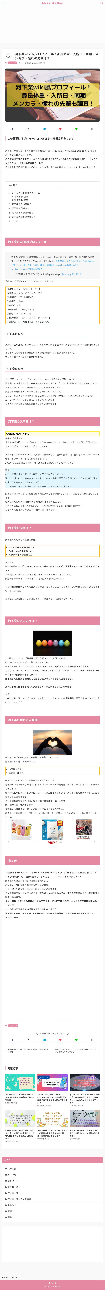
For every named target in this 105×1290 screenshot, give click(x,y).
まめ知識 (12, 1168)
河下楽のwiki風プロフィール (26, 192)
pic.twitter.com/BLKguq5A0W (27, 269)
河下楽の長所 (22, 196)
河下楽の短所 (22, 200)
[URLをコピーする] (92, 129)
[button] (12, 129)
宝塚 (10, 1211)
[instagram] (55, 1283)
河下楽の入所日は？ (21, 204)
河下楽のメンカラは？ (23, 212)
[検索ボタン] (102, 3)
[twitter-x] (52, 1283)
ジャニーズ (12, 63)
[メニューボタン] (3, 3)
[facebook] (49, 1283)
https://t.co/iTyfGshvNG (65, 264)
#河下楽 (77, 260)
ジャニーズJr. (14, 1192)
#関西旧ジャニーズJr (21, 264)
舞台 (10, 1217)
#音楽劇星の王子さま (62, 260)
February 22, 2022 (71, 274)
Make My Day (52, 3)
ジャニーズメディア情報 (19, 1199)
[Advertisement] (52, 25)
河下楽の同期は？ (20, 208)
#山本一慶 (38, 264)
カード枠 (12, 1174)
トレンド (12, 1205)
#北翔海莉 (48, 264)
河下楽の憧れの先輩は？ (24, 216)
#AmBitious (87, 260)
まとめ (16, 221)
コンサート (13, 1180)
